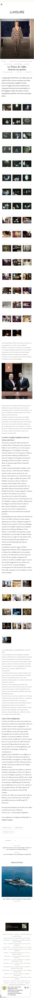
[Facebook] (11, 16)
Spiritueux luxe (14, 981)
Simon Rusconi (19, 827)
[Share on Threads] (26, 840)
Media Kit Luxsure (8, 934)
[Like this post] (16, 840)
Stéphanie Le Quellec (8, 832)
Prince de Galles (7, 827)
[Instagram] (15, 16)
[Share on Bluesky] (27, 840)
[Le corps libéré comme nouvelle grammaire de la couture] (17, 39)
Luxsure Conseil (17, 936)
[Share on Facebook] (18, 840)
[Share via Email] (29, 840)
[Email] (22, 16)
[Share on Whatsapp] (24, 840)
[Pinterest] (18, 16)
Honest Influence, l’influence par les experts (17, 938)
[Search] (32, 4)
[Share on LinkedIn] (23, 840)
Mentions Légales (26, 934)
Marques (27, 983)
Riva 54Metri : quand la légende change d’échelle (17, 899)
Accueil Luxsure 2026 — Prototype (14, 983)
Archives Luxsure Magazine (17, 984)
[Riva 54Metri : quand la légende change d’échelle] (17, 881)
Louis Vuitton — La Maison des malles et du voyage (17, 947)
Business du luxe (25, 981)
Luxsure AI (17, 934)
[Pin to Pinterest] (21, 840)
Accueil (4, 61)
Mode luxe (6, 981)
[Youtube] (20, 16)
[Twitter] (13, 16)
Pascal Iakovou (8, 72)
